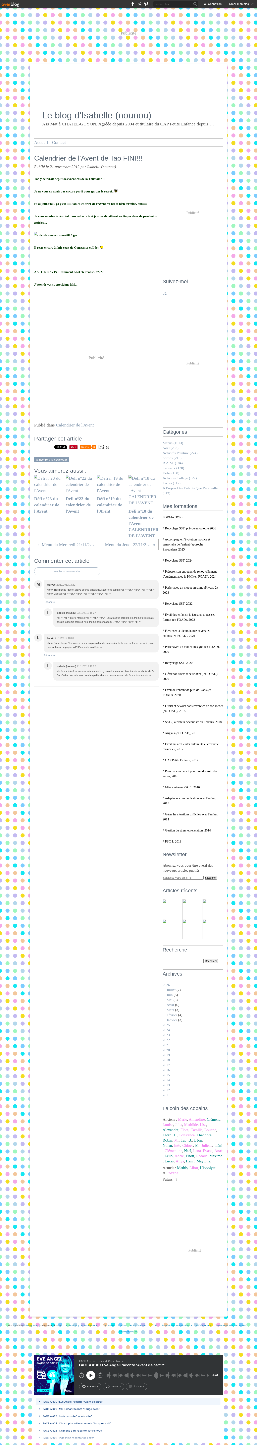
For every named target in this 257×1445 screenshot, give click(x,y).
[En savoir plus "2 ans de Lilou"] (193, 929)
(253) (170, 448)
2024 (166, 1030)
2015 (166, 1075)
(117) (172, 483)
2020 (166, 1050)
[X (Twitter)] (139, 4)
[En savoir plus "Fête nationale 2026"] (213, 929)
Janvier (172, 1020)
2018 (166, 1060)
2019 (166, 1055)
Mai (169, 1000)
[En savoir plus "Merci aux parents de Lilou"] (173, 909)
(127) (180, 478)
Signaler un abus (138, 1325)
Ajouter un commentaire (67, 571)
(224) (180, 453)
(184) (173, 463)
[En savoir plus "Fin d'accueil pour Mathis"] (193, 909)
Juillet (171, 990)
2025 (166, 1025)
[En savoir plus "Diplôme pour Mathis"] (213, 909)
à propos (139, 1386)
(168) (171, 473)
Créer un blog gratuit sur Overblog (82, 1325)
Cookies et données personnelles (230, 1325)
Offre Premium (203, 1325)
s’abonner (93, 1386)
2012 (166, 1090)
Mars (170, 1010)
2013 (166, 1085)
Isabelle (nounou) (31, 1325)
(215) (172, 458)
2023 (166, 1035)
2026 (166, 985)
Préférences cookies (127, 1331)
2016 (166, 1070)
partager (116, 1386)
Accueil (41, 142)
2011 (166, 1095)
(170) (173, 468)
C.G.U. (154, 1325)
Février (172, 1015)
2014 (166, 1080)
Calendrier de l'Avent (75, 424)
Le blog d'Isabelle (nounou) (96, 115)
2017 (166, 1065)
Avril (170, 1005)
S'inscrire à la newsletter (51, 459)
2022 (166, 1040)
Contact (59, 142)
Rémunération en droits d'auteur (177, 1325)
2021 (166, 1045)
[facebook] (132, 4)
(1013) (173, 443)
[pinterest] (146, 4)
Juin (170, 995)
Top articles (108, 1325)
